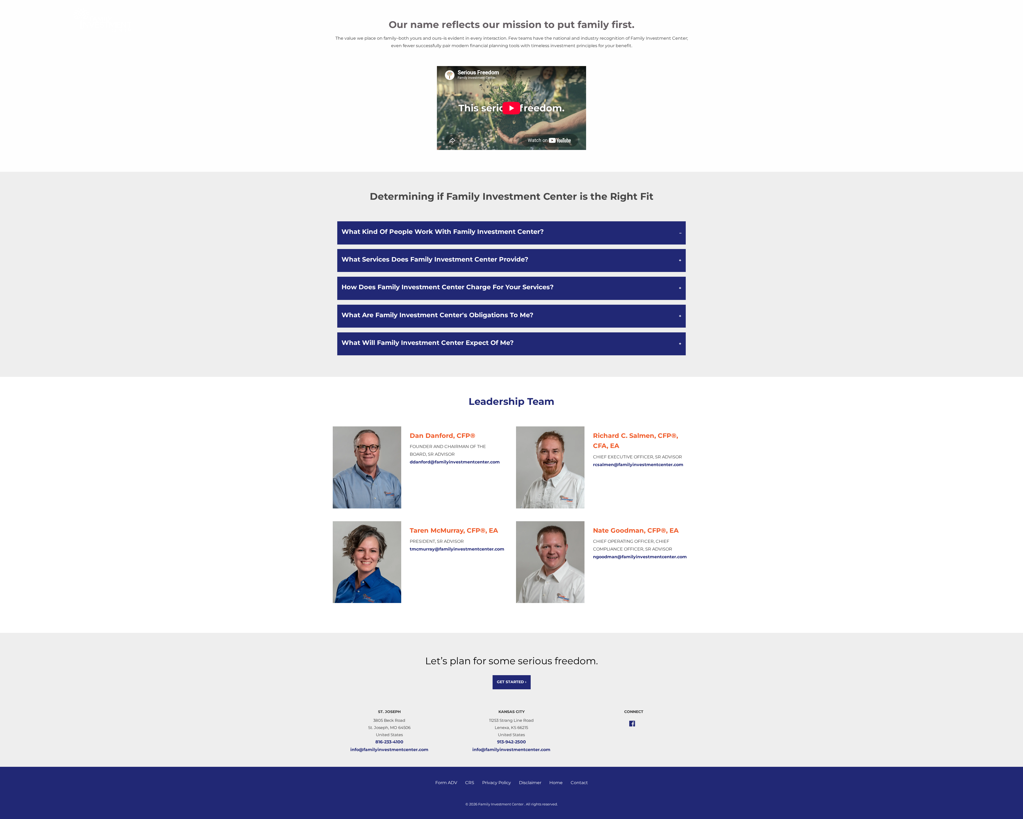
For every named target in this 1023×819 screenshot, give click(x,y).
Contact (579, 782)
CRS (469, 782)
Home (556, 782)
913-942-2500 (511, 741)
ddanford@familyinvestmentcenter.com (455, 461)
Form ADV (446, 782)
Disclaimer (530, 782)
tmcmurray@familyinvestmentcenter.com (457, 549)
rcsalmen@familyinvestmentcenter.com (638, 464)
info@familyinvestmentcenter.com (389, 749)
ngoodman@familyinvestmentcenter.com (640, 556)
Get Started (511, 681)
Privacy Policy (496, 782)
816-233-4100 (389, 741)
